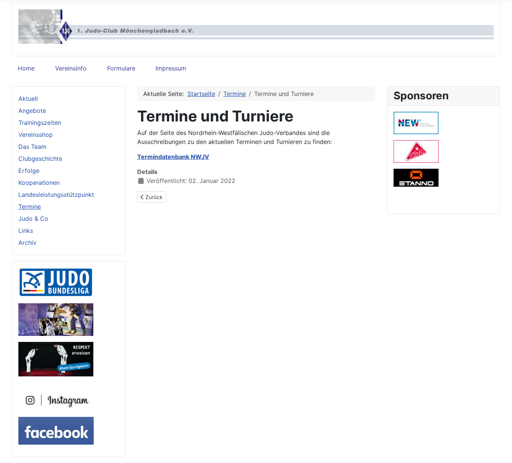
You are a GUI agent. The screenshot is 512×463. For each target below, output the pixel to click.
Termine (29, 206)
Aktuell (28, 98)
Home (26, 68)
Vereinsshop (35, 134)
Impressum (171, 68)
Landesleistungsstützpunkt (56, 194)
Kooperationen (39, 182)
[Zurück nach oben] (499, 449)
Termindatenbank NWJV (173, 156)
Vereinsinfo (71, 68)
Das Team (32, 146)
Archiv (27, 242)
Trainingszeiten (39, 122)
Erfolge (28, 170)
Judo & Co (33, 218)
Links (25, 230)
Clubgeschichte (40, 158)
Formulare (121, 68)
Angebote (32, 110)
